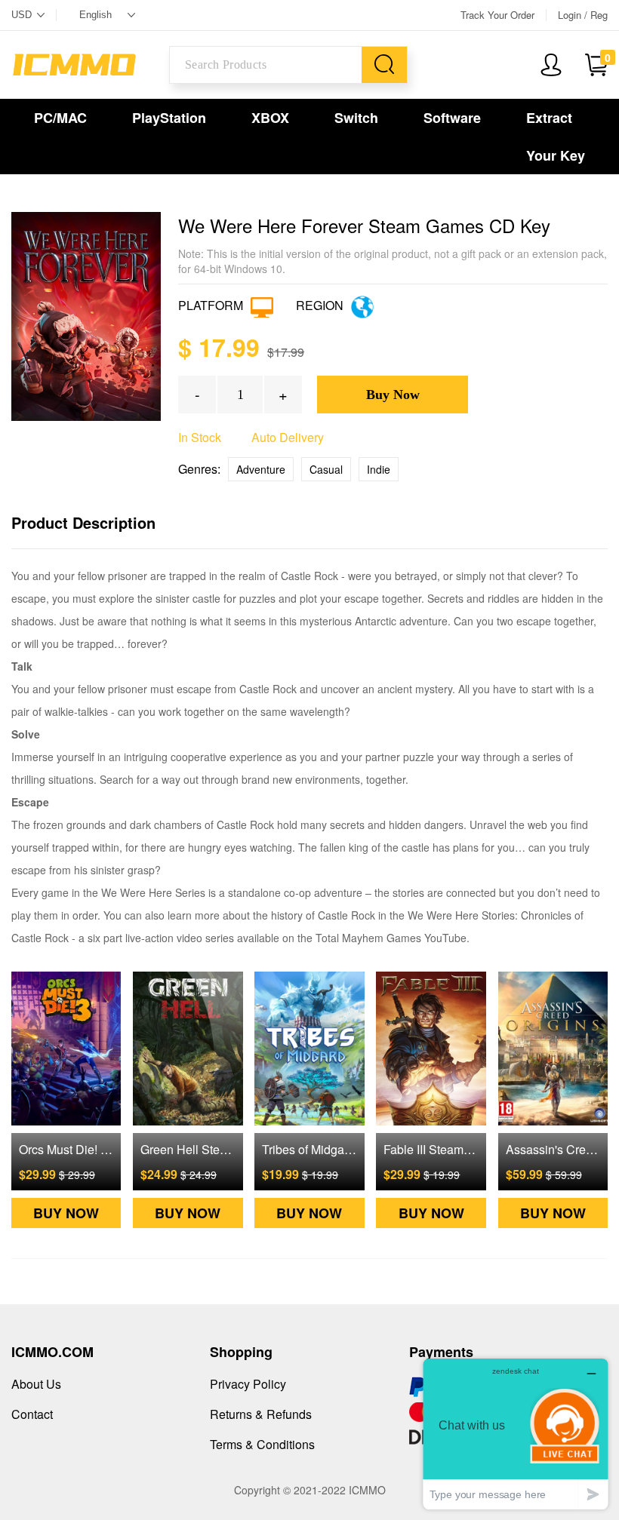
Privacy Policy (248, 1384)
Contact (32, 1414)
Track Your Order (497, 15)
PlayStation (169, 117)
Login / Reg (583, 15)
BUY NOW (66, 1213)
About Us (36, 1384)
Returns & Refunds (261, 1414)
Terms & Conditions (262, 1444)
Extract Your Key (555, 136)
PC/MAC (60, 117)
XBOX (270, 117)
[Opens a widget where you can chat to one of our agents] (515, 1434)
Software (452, 117)
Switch (356, 117)
